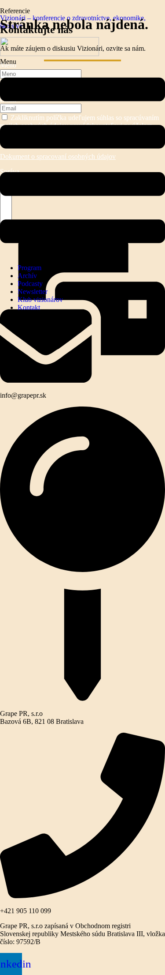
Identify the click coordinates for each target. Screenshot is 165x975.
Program (29, 267)
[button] (82, 157)
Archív (27, 275)
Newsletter (33, 291)
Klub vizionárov (40, 299)
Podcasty (30, 283)
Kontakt (29, 307)
